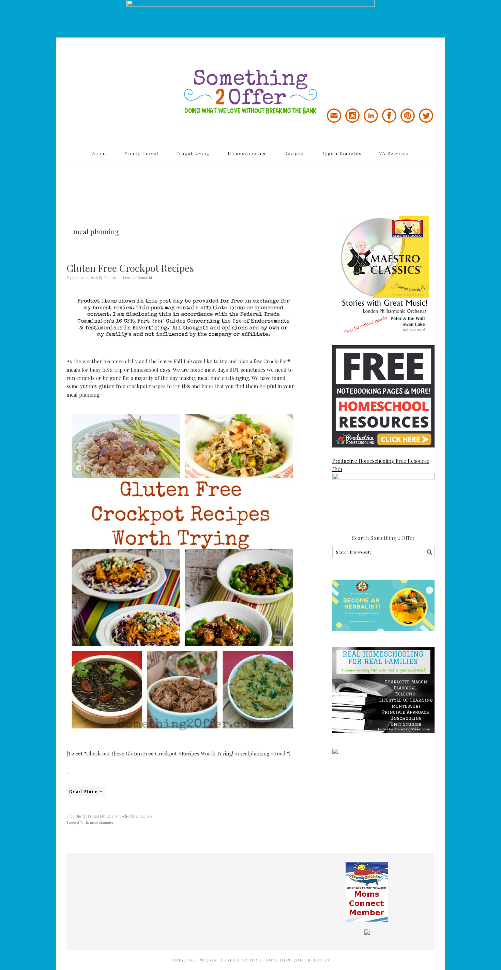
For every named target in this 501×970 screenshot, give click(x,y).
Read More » (86, 791)
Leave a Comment (137, 277)
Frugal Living (99, 816)
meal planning (101, 822)
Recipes (145, 816)
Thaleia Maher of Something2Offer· (267, 959)
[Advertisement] (250, 184)
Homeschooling (124, 816)
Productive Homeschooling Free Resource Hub (380, 464)
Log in (322, 959)
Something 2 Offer (127, 72)
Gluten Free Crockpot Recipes (130, 268)
